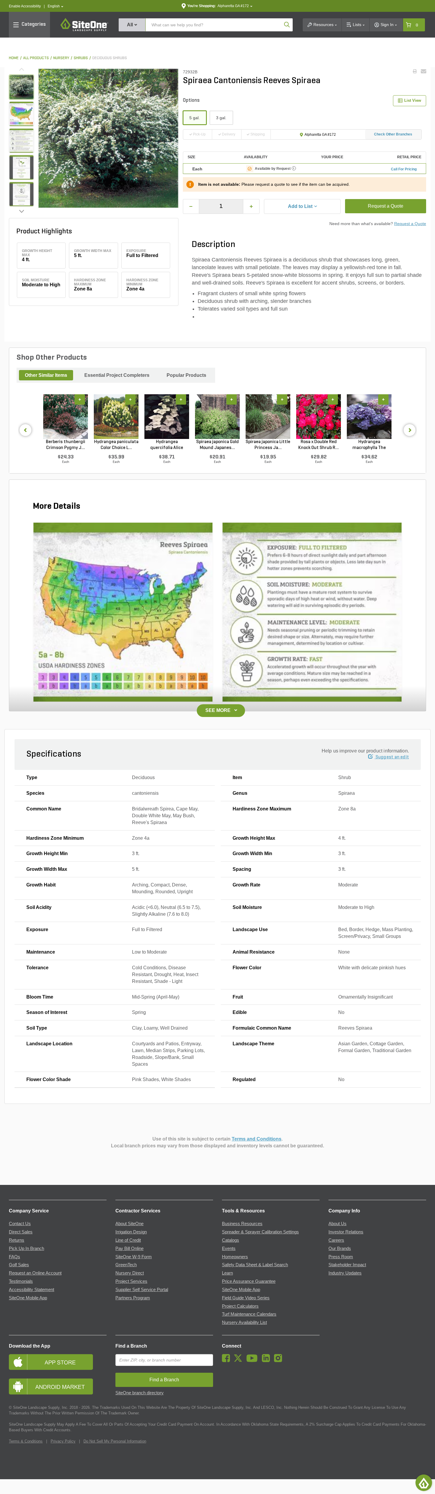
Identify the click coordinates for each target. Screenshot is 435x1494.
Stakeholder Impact (347, 1264)
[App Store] (58, 1362)
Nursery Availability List (244, 1322)
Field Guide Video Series (246, 1298)
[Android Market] (58, 1386)
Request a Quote (385, 206)
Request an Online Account (35, 1273)
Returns (16, 1240)
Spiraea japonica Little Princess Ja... (268, 445)
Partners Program (132, 1298)
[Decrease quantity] (191, 206)
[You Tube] (253, 1360)
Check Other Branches (393, 134)
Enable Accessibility (25, 6)
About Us (337, 1223)
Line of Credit (128, 1240)
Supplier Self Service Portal (141, 1289)
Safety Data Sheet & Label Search (255, 1264)
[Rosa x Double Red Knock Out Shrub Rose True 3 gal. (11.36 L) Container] (318, 416)
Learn (227, 1273)
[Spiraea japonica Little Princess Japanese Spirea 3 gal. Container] (268, 416)
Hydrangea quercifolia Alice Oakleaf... (166, 445)
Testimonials (21, 1281)
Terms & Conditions (26, 1441)
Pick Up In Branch (26, 1248)
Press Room (340, 1256)
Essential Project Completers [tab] (116, 375)
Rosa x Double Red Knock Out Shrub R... (318, 445)
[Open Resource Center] (423, 1482)
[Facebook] (227, 1360)
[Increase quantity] (251, 206)
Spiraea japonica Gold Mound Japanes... (217, 445)
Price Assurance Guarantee (249, 1281)
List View (412, 100)
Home (14, 58)
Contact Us (20, 1223)
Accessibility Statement (31, 1289)
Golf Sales (19, 1264)
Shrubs (81, 58)
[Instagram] (279, 1360)
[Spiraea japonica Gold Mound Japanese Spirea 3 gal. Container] (217, 416)
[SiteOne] (84, 30)
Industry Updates (345, 1273)
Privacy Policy (63, 1441)
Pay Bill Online (129, 1248)
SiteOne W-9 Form (133, 1256)
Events (229, 1248)
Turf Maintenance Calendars (249, 1314)
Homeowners (235, 1256)
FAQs (14, 1256)
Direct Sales (21, 1232)
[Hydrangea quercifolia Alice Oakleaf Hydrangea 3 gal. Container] (166, 416)
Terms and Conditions (256, 1138)
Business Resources (242, 1223)
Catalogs (230, 1240)
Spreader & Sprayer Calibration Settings (260, 1232)
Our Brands (339, 1248)
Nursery (61, 58)
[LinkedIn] (267, 1360)
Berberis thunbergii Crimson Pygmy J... (65, 445)
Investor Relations (345, 1232)
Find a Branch (131, 1345)
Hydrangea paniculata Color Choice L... (116, 445)
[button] (55, 6)
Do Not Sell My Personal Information (114, 1441)
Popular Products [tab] (186, 375)
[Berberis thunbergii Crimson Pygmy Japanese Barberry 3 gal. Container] (65, 416)
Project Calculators (240, 1306)
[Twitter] (239, 1360)
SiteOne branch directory (139, 1392)
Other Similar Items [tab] (46, 375)
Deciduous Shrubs (109, 58)
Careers (336, 1240)
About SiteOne (129, 1223)
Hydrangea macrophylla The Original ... (369, 445)
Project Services (131, 1281)
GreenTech (126, 1264)
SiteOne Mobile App (28, 1298)
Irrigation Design (131, 1232)
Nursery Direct (129, 1273)
